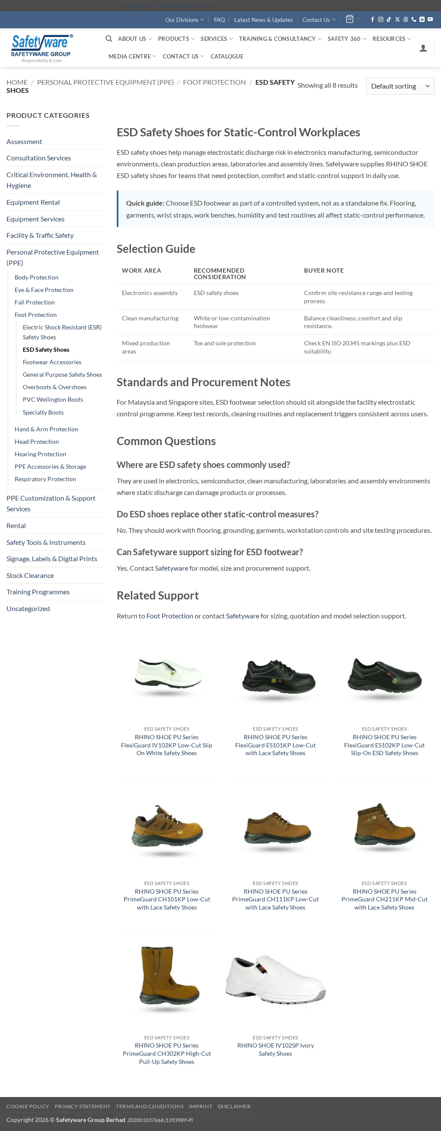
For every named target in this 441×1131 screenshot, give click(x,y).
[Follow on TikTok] (388, 20)
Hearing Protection (40, 454)
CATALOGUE (227, 56)
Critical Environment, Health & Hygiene (51, 180)
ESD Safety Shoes (46, 349)
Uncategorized (28, 608)
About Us (132, 38)
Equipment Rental (33, 202)
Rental (16, 525)
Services (214, 38)
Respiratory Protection (45, 479)
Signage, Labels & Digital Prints (51, 558)
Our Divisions (182, 19)
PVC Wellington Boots (53, 399)
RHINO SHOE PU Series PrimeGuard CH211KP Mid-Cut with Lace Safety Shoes (385, 899)
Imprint (200, 1106)
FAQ (219, 19)
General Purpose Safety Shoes (62, 374)
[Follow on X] (397, 20)
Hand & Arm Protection (46, 429)
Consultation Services (38, 158)
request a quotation (187, 5)
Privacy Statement (82, 1106)
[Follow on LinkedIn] (422, 20)
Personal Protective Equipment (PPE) (105, 82)
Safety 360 (344, 38)
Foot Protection (214, 82)
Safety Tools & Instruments (46, 542)
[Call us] (413, 20)
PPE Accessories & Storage (50, 466)
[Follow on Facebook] (372, 20)
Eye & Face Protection (44, 289)
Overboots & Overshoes (55, 386)
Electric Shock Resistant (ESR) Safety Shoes (62, 332)
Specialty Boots (43, 412)
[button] (423, 47)
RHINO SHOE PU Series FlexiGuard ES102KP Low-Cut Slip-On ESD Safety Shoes (384, 744)
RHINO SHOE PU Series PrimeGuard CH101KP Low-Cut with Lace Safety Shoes (167, 899)
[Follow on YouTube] (430, 20)
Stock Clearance (30, 575)
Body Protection (37, 277)
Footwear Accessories (52, 362)
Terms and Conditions (149, 1106)
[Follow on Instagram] (380, 20)
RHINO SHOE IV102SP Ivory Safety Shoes (275, 1049)
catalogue (134, 5)
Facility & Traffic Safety (40, 235)
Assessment (24, 141)
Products (173, 38)
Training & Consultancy (277, 38)
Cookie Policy (28, 1106)
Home (17, 82)
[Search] (109, 39)
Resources (389, 38)
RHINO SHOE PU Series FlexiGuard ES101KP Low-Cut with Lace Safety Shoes (275, 744)
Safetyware (171, 568)
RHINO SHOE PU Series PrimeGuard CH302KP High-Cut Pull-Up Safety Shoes (167, 1053)
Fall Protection (35, 302)
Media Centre (130, 56)
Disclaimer (234, 1106)
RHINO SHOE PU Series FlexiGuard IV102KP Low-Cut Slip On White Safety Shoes (166, 744)
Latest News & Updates (263, 19)
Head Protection (37, 441)
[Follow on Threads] (405, 20)
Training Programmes (38, 591)
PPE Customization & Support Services (51, 503)
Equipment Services (35, 219)
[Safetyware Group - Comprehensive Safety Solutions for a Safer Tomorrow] (49, 47)
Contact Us (316, 19)
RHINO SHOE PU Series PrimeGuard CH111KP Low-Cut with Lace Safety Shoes (275, 899)
